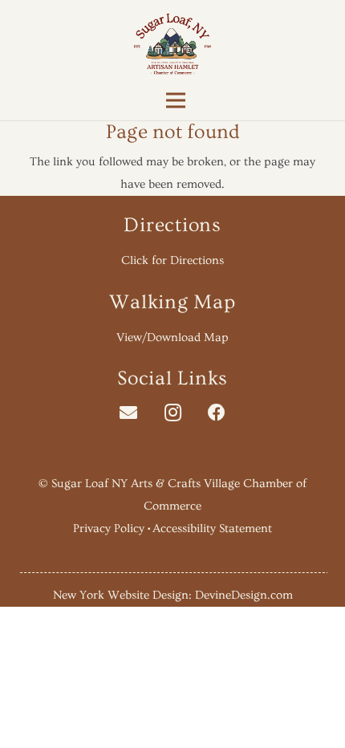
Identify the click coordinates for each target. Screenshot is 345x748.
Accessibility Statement (212, 528)
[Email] (129, 413)
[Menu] (172, 100)
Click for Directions (172, 260)
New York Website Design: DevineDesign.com (173, 595)
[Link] (173, 44)
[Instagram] (173, 413)
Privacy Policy (108, 528)
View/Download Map (172, 337)
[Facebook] (217, 413)
